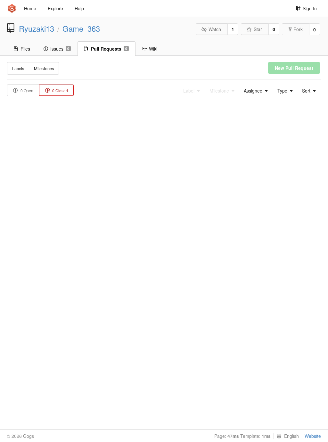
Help (79, 8)
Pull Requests (109, 48)
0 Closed (59, 90)
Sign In (310, 8)
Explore (55, 8)
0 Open (26, 90)
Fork (298, 29)
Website (313, 436)
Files (25, 48)
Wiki (153, 48)
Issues (59, 48)
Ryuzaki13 (36, 28)
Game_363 (81, 28)
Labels (18, 68)
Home (30, 8)
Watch (215, 29)
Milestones (44, 68)
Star (258, 29)
